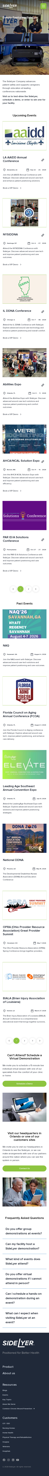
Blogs (5, 1390)
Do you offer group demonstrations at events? (24, 1231)
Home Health (8, 1433)
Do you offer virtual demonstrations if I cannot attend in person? (23, 1278)
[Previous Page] (13, 589)
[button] (43, 6)
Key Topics (7, 1399)
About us (9, 1373)
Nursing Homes (9, 1428)
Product (8, 1367)
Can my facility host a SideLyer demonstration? (22, 1246)
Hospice (6, 1442)
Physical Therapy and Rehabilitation (17, 1437)
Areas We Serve (9, 1404)
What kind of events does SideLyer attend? (23, 1261)
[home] (10, 6)
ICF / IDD (6, 1423)
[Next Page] (36, 589)
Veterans (6, 1446)
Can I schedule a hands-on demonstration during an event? (24, 1298)
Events (5, 1395)
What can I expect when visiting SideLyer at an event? (22, 1318)
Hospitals (6, 1451)
